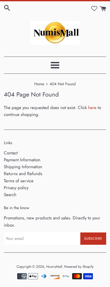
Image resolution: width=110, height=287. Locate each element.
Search (10, 195)
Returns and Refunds (23, 174)
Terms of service (19, 181)
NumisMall (54, 266)
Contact (11, 153)
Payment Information (22, 160)
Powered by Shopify (79, 266)
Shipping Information (23, 167)
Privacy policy (16, 188)
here (92, 107)
